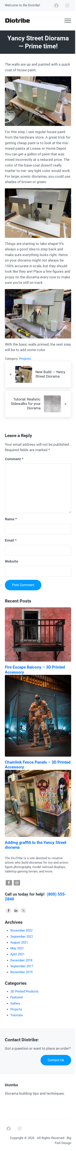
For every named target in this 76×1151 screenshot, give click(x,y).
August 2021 (19, 942)
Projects (25, 359)
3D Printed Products (24, 991)
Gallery (15, 1003)
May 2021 (17, 948)
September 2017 (21, 966)
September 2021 (21, 936)
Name (11, 519)
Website (11, 561)
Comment (14, 459)
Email (11, 540)
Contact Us (56, 1060)
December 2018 (21, 960)
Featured (16, 997)
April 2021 (17, 954)
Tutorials (16, 1015)
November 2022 (21, 930)
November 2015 (21, 972)
